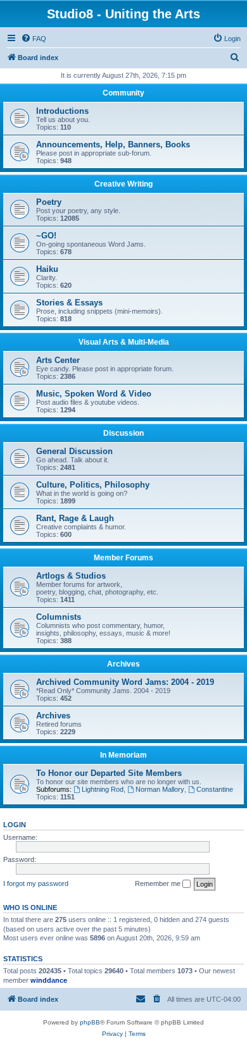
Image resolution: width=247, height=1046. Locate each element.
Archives (123, 664)
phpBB (90, 1022)
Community (123, 93)
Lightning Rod (103, 789)
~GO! (46, 235)
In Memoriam (123, 755)
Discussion (123, 433)
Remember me (158, 883)
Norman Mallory (160, 789)
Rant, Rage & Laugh (75, 518)
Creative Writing (123, 184)
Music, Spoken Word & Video (93, 393)
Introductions (62, 111)
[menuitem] (33, 38)
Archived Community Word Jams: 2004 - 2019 (125, 682)
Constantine (214, 789)
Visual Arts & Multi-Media (124, 342)
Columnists (58, 617)
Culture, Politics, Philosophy (92, 484)
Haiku (47, 269)
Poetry (48, 202)
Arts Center (58, 360)
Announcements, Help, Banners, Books (113, 144)
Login (14, 824)
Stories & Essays (69, 302)
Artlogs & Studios (71, 576)
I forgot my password (35, 883)
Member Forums (123, 557)
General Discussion (74, 451)
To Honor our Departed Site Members (109, 773)
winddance (48, 980)
